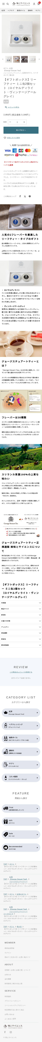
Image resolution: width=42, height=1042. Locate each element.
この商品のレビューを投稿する (21, 672)
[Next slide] (39, 59)
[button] (8, 59)
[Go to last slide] (3, 59)
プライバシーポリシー (13, 1001)
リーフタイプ (8, 914)
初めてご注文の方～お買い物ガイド (17, 957)
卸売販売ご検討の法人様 (13, 983)
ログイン (8, 953)
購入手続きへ (21, 130)
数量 (5, 122)
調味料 (30, 10)
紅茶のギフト (21, 894)
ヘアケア (11, 10)
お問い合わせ (9, 1014)
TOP (5, 864)
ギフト (11, 864)
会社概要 (8, 979)
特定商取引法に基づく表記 (14, 1010)
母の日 (19, 927)
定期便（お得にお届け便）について (17, 970)
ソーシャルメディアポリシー (15, 1005)
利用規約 (8, 996)
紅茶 (3, 10)
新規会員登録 (9, 948)
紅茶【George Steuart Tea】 (18, 879)
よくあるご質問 (10, 1019)
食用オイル (21, 10)
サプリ (37, 10)
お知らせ (8, 974)
